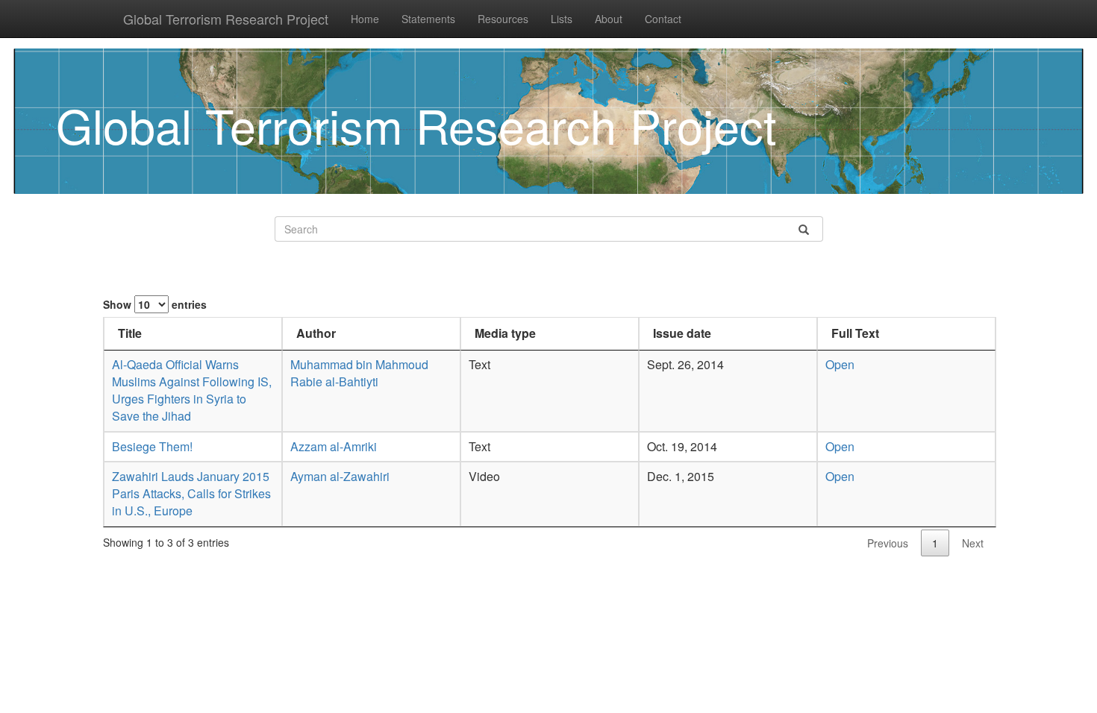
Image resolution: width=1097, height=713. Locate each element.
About (608, 18)
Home (365, 18)
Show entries (155, 304)
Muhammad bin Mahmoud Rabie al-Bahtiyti (359, 373)
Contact (663, 18)
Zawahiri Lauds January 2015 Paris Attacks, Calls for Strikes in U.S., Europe (191, 493)
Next (973, 542)
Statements (428, 18)
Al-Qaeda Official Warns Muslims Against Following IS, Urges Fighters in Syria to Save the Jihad (192, 390)
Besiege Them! (152, 446)
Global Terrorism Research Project (225, 18)
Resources (503, 18)
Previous (887, 542)
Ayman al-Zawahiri (340, 476)
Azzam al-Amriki (333, 446)
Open (839, 364)
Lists (561, 18)
